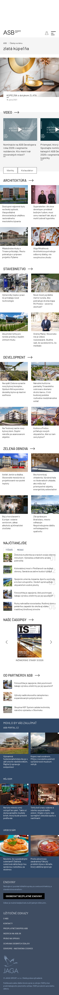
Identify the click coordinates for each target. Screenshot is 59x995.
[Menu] (53, 33)
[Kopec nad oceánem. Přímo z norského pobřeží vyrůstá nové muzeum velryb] (45, 743)
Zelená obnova (15, 449)
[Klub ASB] (46, 33)
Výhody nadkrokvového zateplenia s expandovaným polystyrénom (31, 696)
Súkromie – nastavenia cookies (18, 948)
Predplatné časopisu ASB (15, 928)
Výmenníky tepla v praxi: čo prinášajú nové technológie (13, 298)
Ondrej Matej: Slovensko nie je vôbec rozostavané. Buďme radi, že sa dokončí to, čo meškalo (45, 339)
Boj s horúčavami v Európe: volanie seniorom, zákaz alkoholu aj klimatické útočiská (12, 522)
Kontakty (8, 923)
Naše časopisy (14, 620)
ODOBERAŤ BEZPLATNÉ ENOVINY (24, 896)
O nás (5, 918)
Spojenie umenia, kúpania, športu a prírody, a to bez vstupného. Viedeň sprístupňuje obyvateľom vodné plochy (34, 582)
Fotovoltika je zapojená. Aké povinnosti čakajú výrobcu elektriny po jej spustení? (33, 594)
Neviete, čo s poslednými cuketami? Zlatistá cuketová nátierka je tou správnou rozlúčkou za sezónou (15, 864)
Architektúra (14, 180)
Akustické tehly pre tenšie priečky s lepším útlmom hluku (13, 336)
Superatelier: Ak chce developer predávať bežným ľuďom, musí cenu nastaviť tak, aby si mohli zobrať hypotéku (44, 212)
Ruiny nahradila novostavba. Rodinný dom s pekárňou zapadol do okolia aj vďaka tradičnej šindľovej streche (35, 606)
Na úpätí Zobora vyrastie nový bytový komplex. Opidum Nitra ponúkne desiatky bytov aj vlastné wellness (14, 389)
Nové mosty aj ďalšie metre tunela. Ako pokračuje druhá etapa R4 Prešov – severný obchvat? (44, 301)
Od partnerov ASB (18, 675)
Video (7, 112)
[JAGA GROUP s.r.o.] (10, 964)
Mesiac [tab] (20, 550)
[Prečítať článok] (29, 77)
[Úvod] (12, 32)
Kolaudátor (27, 170)
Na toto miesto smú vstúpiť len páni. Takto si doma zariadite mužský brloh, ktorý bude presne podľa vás (15, 812)
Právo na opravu (11, 938)
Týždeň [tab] (9, 550)
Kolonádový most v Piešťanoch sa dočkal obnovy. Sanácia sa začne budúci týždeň (33, 570)
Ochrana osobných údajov (16, 943)
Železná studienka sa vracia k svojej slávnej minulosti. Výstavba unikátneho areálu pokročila (35, 557)
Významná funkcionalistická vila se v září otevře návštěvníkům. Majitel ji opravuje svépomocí (15, 761)
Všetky (10, 170)
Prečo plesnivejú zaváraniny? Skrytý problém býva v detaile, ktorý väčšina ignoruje (42, 862)
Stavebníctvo (14, 269)
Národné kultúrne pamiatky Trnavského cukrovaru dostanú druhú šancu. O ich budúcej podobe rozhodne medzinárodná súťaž (45, 392)
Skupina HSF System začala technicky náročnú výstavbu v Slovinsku (32, 709)
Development (14, 357)
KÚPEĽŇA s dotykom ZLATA (22, 95)
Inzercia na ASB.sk (12, 933)
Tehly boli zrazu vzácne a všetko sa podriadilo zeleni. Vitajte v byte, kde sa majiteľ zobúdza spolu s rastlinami (43, 812)
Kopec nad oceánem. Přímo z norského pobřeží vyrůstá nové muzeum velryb (43, 760)
